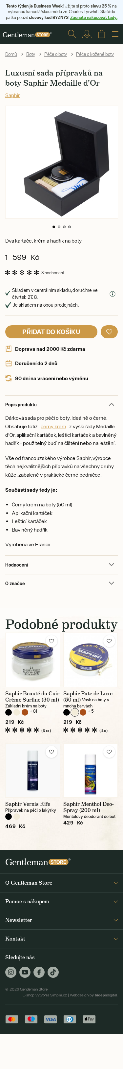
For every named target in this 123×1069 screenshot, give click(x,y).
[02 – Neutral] (16, 712)
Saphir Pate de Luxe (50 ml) (88, 696)
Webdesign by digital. (94, 995)
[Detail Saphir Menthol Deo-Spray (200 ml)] (90, 770)
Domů (11, 54)
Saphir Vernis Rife (27, 804)
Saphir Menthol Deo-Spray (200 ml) (88, 807)
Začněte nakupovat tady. (93, 17)
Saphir (12, 95)
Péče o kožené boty (95, 54)
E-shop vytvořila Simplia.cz (45, 995)
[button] (53, 227)
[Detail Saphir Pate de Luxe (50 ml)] (90, 660)
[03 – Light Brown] (25, 712)
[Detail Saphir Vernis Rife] (32, 770)
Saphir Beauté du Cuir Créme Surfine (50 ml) (32, 696)
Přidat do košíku (51, 331)
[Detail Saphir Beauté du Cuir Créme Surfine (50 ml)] (32, 660)
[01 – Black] (8, 712)
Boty (30, 54)
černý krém (53, 426)
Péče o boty (55, 54)
